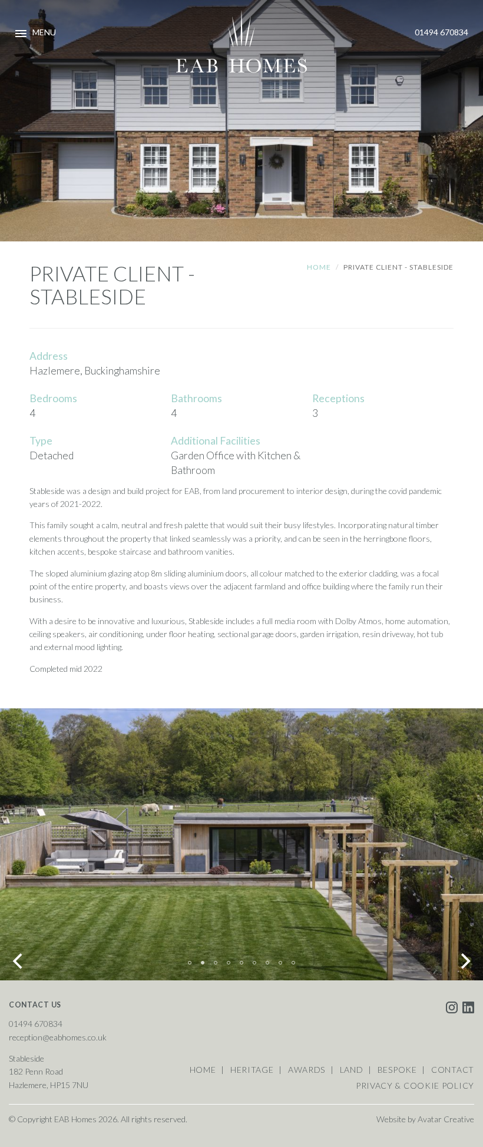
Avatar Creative (446, 1119)
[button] (241, 42)
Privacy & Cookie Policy (415, 1085)
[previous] (19, 961)
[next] (464, 961)
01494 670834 (441, 32)
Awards (306, 1070)
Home (319, 267)
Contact (452, 1070)
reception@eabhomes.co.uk (58, 1037)
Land (351, 1070)
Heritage (252, 1070)
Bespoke (397, 1070)
